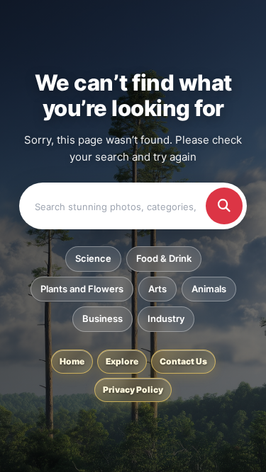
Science (93, 258)
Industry (166, 318)
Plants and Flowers (81, 288)
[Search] (224, 206)
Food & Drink (164, 258)
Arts (157, 288)
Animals (209, 288)
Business (102, 318)
